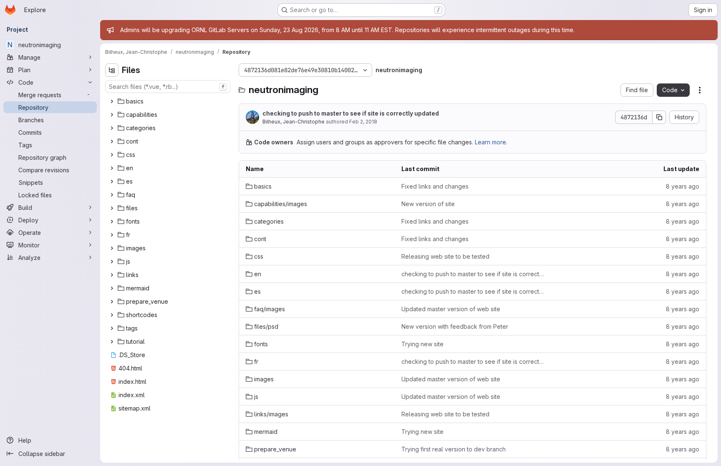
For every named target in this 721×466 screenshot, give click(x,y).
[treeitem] (168, 101)
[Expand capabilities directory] (112, 115)
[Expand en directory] (112, 168)
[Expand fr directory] (112, 235)
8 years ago (682, 186)
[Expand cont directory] (112, 141)
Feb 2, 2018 (363, 121)
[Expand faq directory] (112, 195)
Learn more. (491, 142)
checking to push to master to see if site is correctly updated (350, 113)
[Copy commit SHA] (659, 117)
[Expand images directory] (112, 248)
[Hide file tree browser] (111, 70)
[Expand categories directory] (112, 128)
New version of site (428, 203)
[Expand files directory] (112, 208)
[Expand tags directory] (112, 328)
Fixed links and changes (435, 186)
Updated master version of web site (450, 308)
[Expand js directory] (112, 262)
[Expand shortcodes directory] (112, 315)
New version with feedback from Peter (454, 326)
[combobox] (167, 86)
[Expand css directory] (112, 155)
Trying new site (422, 344)
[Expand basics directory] (112, 101)
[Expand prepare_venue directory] (112, 302)
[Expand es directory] (112, 181)
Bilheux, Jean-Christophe (293, 121)
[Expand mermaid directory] (112, 288)
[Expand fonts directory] (112, 222)
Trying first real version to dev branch (453, 449)
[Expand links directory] (112, 275)
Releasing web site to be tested (445, 256)
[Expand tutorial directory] (112, 342)
